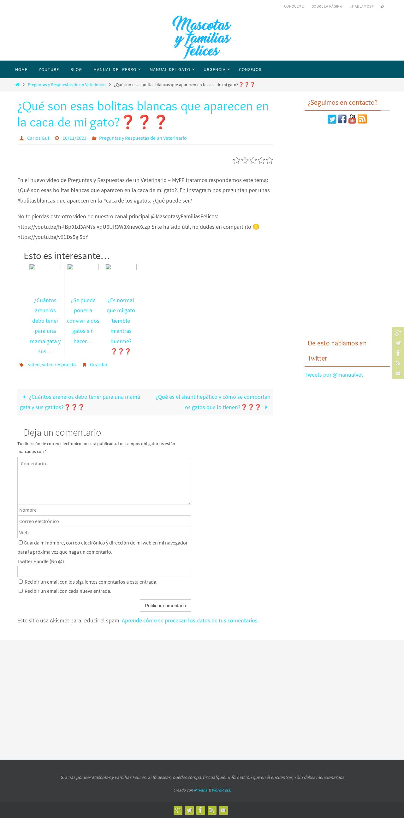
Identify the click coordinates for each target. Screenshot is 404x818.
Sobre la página (327, 6)
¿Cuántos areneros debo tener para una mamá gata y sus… (45, 326)
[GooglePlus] (397, 333)
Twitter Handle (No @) (40, 561)
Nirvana (200, 790)
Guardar (99, 364)
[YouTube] (397, 373)
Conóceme (294, 6)
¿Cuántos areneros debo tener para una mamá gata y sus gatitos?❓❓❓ (80, 401)
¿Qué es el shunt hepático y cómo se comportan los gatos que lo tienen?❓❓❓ (213, 401)
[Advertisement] (347, 231)
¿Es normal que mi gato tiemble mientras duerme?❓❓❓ (121, 326)
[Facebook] (397, 353)
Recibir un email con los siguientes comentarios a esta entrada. (91, 582)
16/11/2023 (74, 138)
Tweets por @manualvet (334, 374)
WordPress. (221, 790)
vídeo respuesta (59, 364)
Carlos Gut (38, 138)
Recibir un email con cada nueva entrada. (68, 591)
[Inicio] (17, 84)
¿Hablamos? (361, 6)
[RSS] (397, 363)
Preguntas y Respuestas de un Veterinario (67, 84)
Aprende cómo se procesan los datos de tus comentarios (190, 620)
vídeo (34, 364)
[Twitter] (397, 343)
